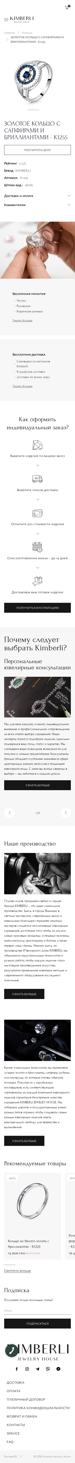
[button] (9, 813)
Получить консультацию (37, 608)
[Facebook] (17, 1369)
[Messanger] (58, 1369)
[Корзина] (67, 7)
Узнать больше (22, 320)
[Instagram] (27, 1369)
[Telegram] (37, 1369)
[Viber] (48, 1369)
